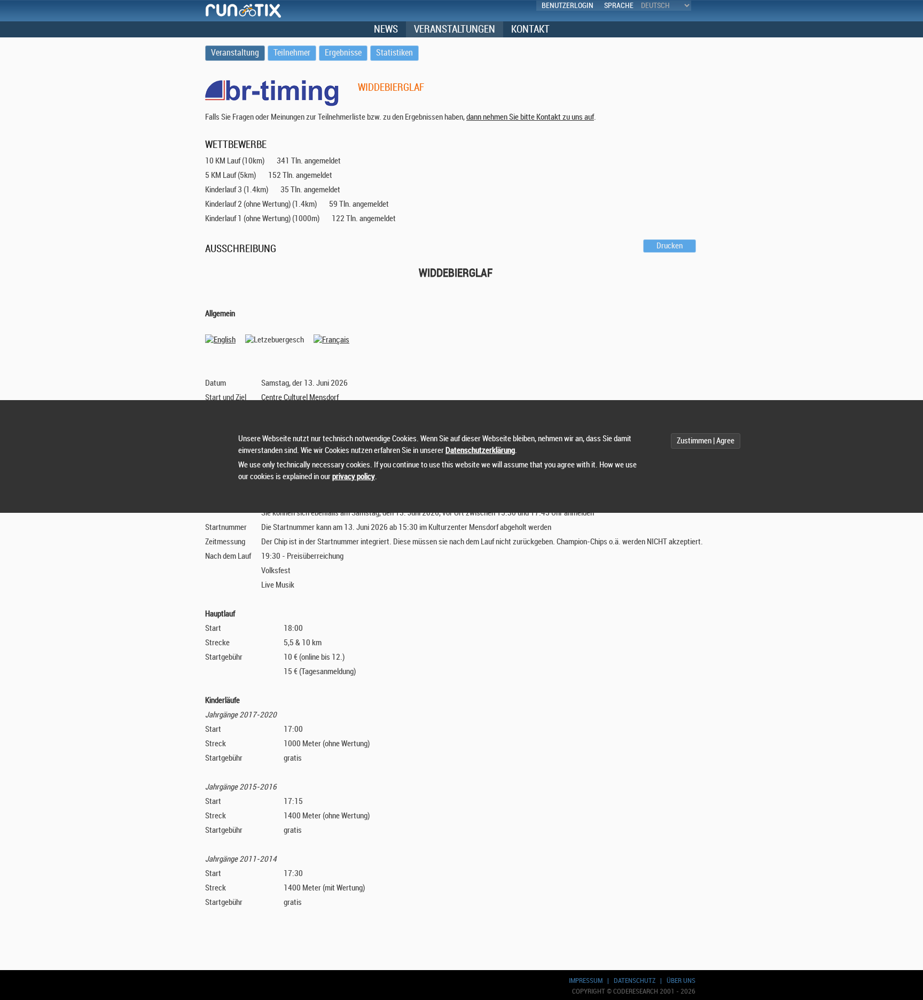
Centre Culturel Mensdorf (300, 397)
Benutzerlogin (567, 6)
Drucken (669, 246)
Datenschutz (634, 980)
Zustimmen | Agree (705, 441)
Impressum (586, 980)
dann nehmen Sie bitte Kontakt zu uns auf (530, 117)
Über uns (681, 980)
